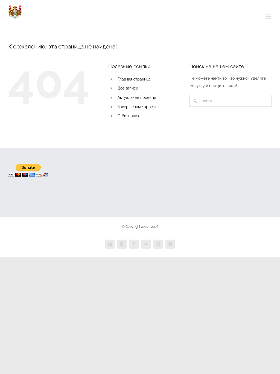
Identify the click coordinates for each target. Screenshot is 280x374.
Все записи (128, 88)
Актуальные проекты (137, 97)
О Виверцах (128, 116)
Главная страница (134, 79)
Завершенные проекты (138, 107)
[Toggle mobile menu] (269, 16)
